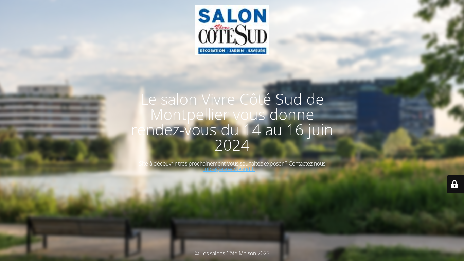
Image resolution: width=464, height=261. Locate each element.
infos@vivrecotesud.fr (229, 169)
